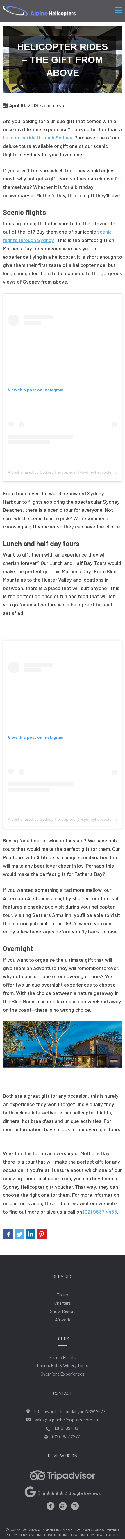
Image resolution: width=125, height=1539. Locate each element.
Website (81, 1535)
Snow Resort (62, 1311)
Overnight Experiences (63, 1373)
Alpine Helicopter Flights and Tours (71, 1529)
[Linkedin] (30, 1234)
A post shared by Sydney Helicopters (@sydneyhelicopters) (62, 472)
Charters (62, 1303)
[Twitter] (19, 1234)
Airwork (62, 1319)
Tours (62, 1294)
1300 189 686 (66, 1428)
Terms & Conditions (36, 1535)
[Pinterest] (42, 1234)
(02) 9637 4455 (100, 1211)
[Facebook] (8, 1234)
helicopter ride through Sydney (37, 137)
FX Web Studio (107, 1535)
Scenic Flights (62, 1357)
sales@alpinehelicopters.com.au (66, 1419)
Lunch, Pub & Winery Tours (62, 1365)
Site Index (64, 1535)
